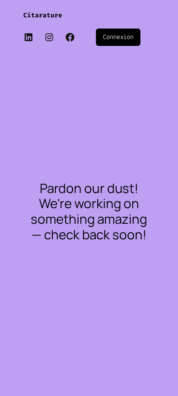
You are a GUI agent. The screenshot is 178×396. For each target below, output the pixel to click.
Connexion (118, 37)
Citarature (42, 15)
